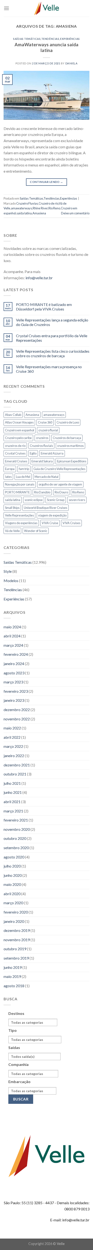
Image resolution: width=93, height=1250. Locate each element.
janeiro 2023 (14, 700)
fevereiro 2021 (16, 820)
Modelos (11, 580)
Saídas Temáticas (27, 38)
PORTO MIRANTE (17, 492)
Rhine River (40, 208)
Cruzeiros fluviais (41, 446)
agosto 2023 (14, 673)
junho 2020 (13, 875)
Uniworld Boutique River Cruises (45, 508)
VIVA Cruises (71, 523)
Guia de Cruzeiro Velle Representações (59, 469)
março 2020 (13, 902)
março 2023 (13, 682)
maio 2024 (12, 627)
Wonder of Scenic (35, 531)
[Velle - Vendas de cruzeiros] (46, 8)
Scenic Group (55, 500)
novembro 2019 (17, 939)
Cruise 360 (45, 422)
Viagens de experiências (21, 523)
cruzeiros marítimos (70, 446)
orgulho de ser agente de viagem (60, 484)
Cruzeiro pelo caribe (18, 438)
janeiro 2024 (14, 663)
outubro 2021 (15, 774)
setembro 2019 (16, 958)
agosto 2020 (14, 857)
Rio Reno (54, 208)
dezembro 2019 (17, 930)
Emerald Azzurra (52, 453)
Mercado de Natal (46, 477)
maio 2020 (12, 884)
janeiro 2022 (14, 755)
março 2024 (13, 645)
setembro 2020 (16, 847)
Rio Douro (61, 492)
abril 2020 (12, 893)
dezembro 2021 (17, 765)
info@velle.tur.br (39, 277)
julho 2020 (12, 866)
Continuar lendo (46, 182)
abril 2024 (12, 636)
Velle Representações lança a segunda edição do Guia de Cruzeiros (52, 322)
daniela (71, 63)
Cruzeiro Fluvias (27, 203)
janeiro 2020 (14, 921)
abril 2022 (12, 737)
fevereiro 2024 (16, 654)
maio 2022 (12, 728)
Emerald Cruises (16, 461)
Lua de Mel (23, 477)
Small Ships (12, 508)
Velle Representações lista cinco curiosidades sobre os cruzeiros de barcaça (52, 353)
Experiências (70, 38)
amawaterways (21, 208)
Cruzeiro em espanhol (19, 430)
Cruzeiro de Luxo (68, 422)
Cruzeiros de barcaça (67, 438)
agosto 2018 (14, 985)
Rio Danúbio (42, 492)
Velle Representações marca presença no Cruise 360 (49, 368)
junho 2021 (13, 792)
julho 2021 (12, 783)
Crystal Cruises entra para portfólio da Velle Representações (51, 337)
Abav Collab (13, 415)
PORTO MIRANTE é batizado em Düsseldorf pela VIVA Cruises (44, 306)
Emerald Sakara (42, 461)
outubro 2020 (15, 838)
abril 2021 (12, 801)
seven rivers (77, 500)
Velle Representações (19, 515)
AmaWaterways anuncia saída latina (46, 47)
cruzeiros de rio (15, 446)
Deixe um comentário (75, 213)
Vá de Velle (12, 531)
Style (8, 571)
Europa (10, 469)
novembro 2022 (17, 719)
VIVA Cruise (50, 523)
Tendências (50, 38)
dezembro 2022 (17, 709)
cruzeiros (42, 438)
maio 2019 (12, 976)
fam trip (24, 469)
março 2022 (13, 746)
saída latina (24, 213)
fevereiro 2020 (16, 912)
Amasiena (39, 213)
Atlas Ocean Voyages (19, 422)
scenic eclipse (34, 500)
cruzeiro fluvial (48, 430)
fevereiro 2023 (16, 691)
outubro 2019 (15, 948)
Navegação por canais (19, 484)
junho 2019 (13, 967)
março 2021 (13, 811)
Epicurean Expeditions (71, 461)
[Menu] (6, 8)
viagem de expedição (52, 515)
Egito (33, 453)
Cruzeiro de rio (48, 203)
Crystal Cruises (15, 453)
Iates (8, 477)
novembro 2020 (17, 829)
